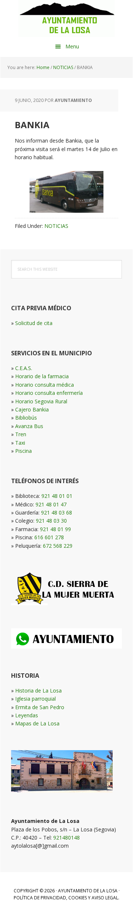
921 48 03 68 (56, 512)
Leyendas (26, 715)
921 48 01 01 (56, 495)
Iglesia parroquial (35, 698)
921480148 (66, 837)
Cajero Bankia (32, 409)
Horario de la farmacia (42, 376)
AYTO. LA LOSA (66, 18)
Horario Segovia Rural (41, 401)
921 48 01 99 (55, 529)
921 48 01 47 (50, 504)
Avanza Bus (29, 426)
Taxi (20, 442)
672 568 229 (57, 545)
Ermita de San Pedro (39, 707)
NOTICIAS (56, 225)
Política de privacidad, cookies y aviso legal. (66, 898)
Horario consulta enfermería (49, 392)
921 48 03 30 (51, 520)
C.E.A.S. (23, 368)
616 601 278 (49, 537)
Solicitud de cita (33, 323)
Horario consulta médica (44, 384)
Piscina (23, 450)
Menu (72, 46)
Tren (20, 434)
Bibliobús (26, 417)
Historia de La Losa (38, 690)
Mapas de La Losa (37, 723)
